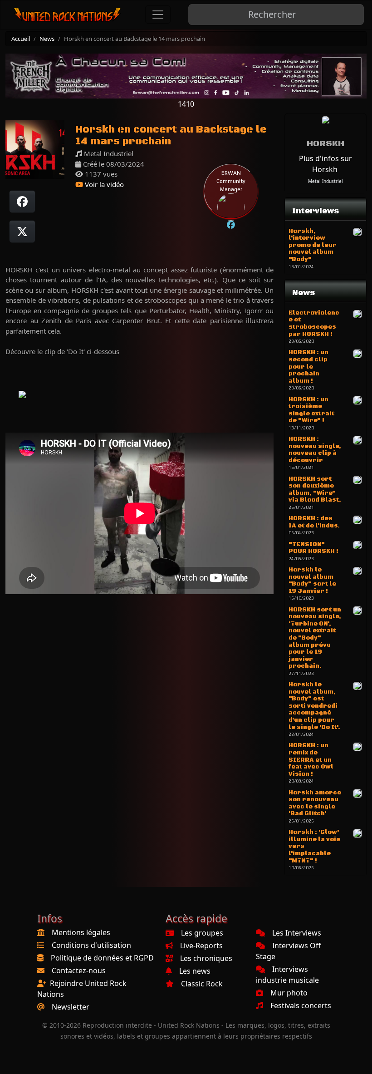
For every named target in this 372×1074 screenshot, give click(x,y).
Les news (194, 971)
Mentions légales (81, 932)
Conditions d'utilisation (91, 945)
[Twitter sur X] (22, 231)
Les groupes (202, 933)
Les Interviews (296, 933)
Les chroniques (206, 958)
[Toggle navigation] (158, 14)
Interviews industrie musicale (287, 974)
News (46, 38)
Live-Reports (201, 946)
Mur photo (289, 993)
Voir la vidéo (103, 184)
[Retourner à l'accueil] (67, 14)
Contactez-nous (79, 970)
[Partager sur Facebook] (22, 201)
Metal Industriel (325, 181)
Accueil (20, 38)
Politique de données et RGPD (102, 958)
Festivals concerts (300, 1005)
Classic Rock (202, 984)
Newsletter (70, 1007)
